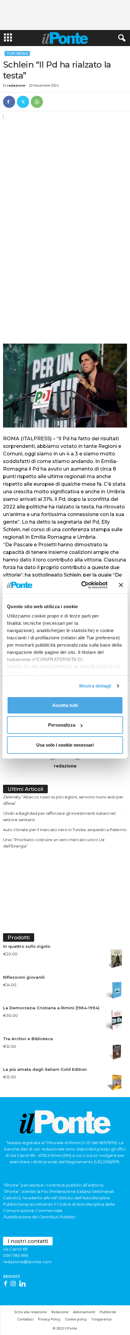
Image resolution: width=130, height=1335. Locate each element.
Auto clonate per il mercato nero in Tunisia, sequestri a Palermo (65, 829)
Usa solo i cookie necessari (65, 744)
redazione (16, 85)
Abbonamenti (84, 1312)
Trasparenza (101, 1319)
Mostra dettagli (95, 685)
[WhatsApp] (37, 102)
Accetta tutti (65, 704)
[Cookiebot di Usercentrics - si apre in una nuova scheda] (82, 585)
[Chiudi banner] (121, 585)
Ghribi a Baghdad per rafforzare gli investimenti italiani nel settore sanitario (59, 816)
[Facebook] (9, 102)
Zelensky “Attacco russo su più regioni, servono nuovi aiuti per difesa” (63, 800)
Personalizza (61, 724)
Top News (17, 53)
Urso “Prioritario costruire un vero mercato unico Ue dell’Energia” (54, 842)
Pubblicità (108, 1312)
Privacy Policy (49, 1319)
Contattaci (25, 1319)
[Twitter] (23, 102)
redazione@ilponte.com (27, 1261)
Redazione (60, 1312)
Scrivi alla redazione (30, 1312)
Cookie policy (76, 1319)
